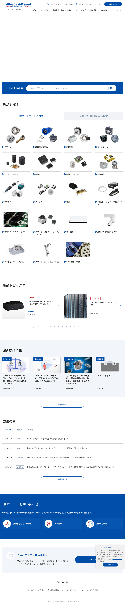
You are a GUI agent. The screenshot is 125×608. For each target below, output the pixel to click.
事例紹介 (104, 10)
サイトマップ (29, 569)
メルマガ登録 (68, 4)
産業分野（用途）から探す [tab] (93, 94)
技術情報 (93, 10)
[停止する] (72, 51)
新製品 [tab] (19, 408)
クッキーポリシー (117, 559)
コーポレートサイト (92, 4)
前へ (46, 51)
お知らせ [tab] (8, 408)
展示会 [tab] (30, 408)
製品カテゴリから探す (40, 10)
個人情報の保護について (55, 569)
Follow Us (60, 561)
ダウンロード (117, 10)
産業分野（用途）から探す (62, 10)
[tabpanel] (62, 173)
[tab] (53, 51)
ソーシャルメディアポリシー (91, 569)
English (80, 4)
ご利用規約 (40, 569)
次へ (78, 51)
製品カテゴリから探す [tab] (31, 94)
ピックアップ (81, 10)
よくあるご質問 (54, 4)
